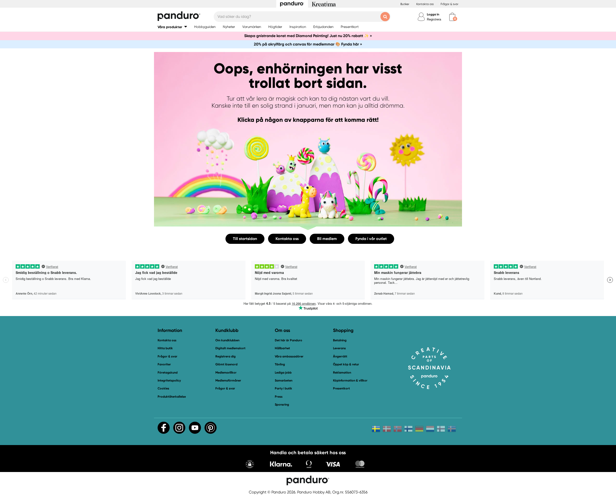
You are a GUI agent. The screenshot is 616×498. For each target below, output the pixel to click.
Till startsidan (245, 238)
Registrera (434, 19)
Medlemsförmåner (228, 380)
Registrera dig (225, 356)
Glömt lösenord (226, 364)
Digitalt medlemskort (230, 348)
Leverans (339, 348)
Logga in (433, 14)
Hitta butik (165, 348)
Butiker (404, 4)
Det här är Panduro (288, 340)
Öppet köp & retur (346, 364)
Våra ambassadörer (289, 356)
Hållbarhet (282, 348)
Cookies (163, 388)
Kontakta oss (425, 4)
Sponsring (282, 404)
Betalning (339, 340)
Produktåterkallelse (172, 396)
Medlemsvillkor (226, 372)
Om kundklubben (227, 340)
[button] (172, 27)
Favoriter (164, 364)
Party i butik (283, 388)
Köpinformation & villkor (350, 380)
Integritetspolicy (169, 380)
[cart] (452, 16)
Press (278, 396)
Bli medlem (327, 238)
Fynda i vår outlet (371, 238)
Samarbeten (283, 380)
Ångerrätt (340, 356)
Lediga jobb (283, 372)
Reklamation (342, 372)
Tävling (280, 364)
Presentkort (341, 388)
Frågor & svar (449, 4)
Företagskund (168, 372)
